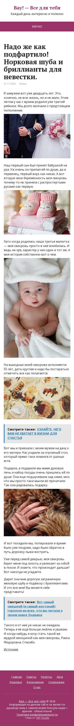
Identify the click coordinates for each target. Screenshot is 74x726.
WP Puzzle (42, 718)
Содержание (56, 682)
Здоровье (15, 682)
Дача (60, 677)
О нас (37, 687)
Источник (11, 649)
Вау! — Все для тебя (37, 8)
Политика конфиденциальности (37, 714)
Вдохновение (35, 682)
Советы (31, 677)
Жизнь (23, 83)
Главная (16, 677)
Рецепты (46, 677)
